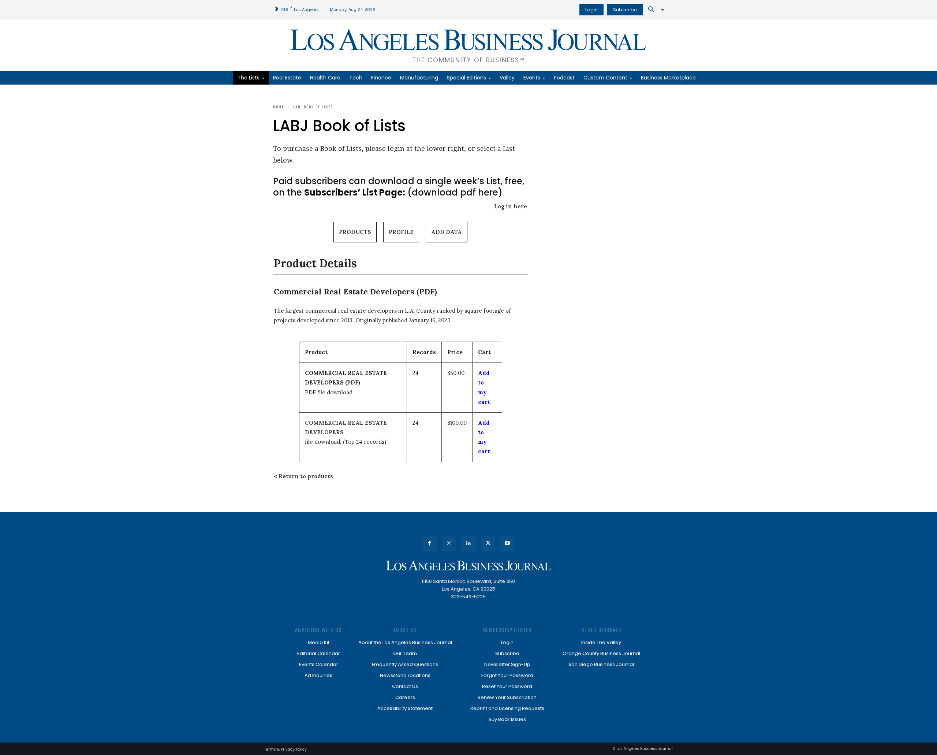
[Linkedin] (468, 543)
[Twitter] (488, 543)
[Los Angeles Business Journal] (468, 565)
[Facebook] (429, 543)
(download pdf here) (403, 192)
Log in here (510, 206)
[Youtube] (507, 543)
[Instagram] (449, 543)
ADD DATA (446, 231)
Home (278, 106)
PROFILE (401, 231)
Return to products (306, 476)
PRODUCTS (355, 231)
